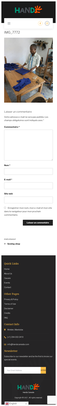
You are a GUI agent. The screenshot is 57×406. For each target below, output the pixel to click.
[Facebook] (40, 23)
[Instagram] (47, 23)
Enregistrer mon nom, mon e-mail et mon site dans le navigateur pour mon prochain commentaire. (28, 211)
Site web (8, 193)
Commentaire (12, 127)
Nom (7, 165)
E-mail (8, 179)
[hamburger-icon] (9, 23)
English (13, 403)
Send (43, 370)
